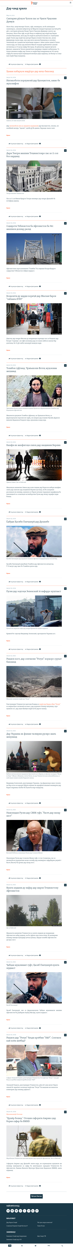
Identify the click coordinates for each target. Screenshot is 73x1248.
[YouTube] (35, 1246)
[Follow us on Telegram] (28, 1210)
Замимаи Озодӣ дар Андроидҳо (16, 1236)
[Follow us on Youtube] (16, 1210)
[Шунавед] (22, 1246)
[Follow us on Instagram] (20, 1210)
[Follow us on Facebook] (12, 1210)
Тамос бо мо (41, 1226)
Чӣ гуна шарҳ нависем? (44, 1222)
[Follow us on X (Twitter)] (24, 1210)
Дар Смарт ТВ (41, 1236)
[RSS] (33, 1210)
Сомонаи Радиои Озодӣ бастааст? (17, 1226)
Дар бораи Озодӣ (11, 1222)
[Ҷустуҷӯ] (62, 1246)
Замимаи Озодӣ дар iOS (14, 1239)
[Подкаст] (37, 1210)
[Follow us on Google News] (8, 1210)
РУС (49, 1245)
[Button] (16, 64)
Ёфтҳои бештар (36, 1196)
